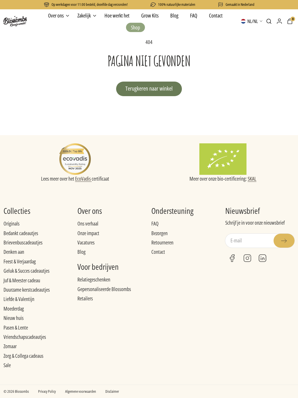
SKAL (252, 178)
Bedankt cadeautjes (20, 233)
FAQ (155, 223)
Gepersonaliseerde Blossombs (104, 289)
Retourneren (162, 242)
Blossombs (22, 391)
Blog (81, 251)
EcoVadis (83, 178)
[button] (269, 21)
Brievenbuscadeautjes (22, 242)
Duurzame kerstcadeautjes (26, 289)
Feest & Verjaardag (19, 261)
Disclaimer (112, 391)
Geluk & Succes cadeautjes (26, 270)
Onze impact (88, 233)
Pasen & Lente (15, 327)
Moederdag (13, 308)
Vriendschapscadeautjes (24, 336)
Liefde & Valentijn (18, 298)
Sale (7, 365)
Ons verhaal (87, 223)
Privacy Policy (47, 391)
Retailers (85, 298)
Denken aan (13, 251)
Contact (158, 251)
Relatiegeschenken (93, 279)
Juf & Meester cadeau (21, 280)
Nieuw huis (13, 317)
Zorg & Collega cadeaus (23, 355)
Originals (11, 223)
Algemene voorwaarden (80, 391)
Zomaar (10, 346)
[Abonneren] (284, 241)
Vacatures (86, 242)
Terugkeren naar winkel (149, 88)
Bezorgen (159, 233)
